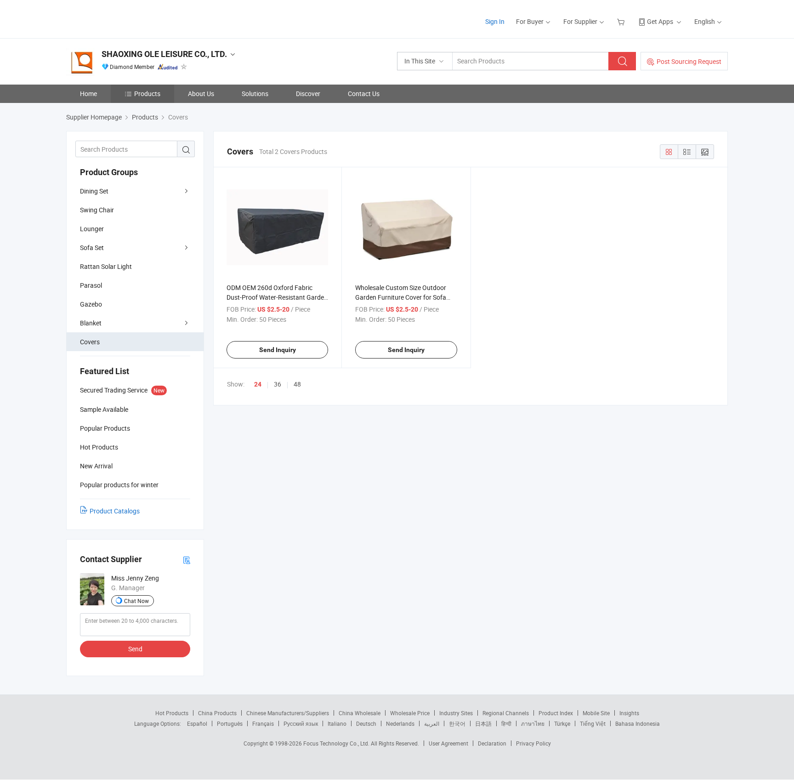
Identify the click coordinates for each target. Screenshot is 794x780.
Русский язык (301, 723)
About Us (201, 93)
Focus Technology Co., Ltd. (337, 743)
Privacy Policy (533, 743)
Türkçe (562, 723)
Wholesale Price (410, 713)
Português (230, 723)
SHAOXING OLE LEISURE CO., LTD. (164, 54)
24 (257, 384)
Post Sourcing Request (689, 61)
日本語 (483, 723)
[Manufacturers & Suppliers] (125, 18)
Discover (308, 93)
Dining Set (94, 191)
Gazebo (91, 304)
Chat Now (136, 600)
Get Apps (660, 21)
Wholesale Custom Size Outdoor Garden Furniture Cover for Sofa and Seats (400, 297)
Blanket (91, 323)
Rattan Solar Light (106, 266)
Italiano (337, 723)
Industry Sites (456, 713)
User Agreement (448, 743)
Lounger (92, 228)
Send (135, 648)
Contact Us (364, 93)
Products (147, 93)
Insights (629, 713)
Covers (90, 341)
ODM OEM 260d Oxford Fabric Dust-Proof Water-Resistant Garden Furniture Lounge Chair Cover (277, 297)
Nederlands (400, 723)
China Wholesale (359, 713)
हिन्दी (506, 723)
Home (88, 93)
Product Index (556, 713)
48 (297, 384)
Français (263, 723)
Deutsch (366, 723)
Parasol (91, 285)
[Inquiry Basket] (622, 21)
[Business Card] (186, 559)
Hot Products (171, 713)
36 (277, 384)
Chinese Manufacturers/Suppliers (287, 713)
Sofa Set (92, 247)
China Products (217, 713)
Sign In (495, 21)
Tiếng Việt (593, 723)
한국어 (457, 723)
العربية (431, 723)
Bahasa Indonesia (637, 723)
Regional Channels (505, 713)
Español (197, 723)
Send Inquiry (277, 349)
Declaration (492, 743)
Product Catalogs (115, 511)
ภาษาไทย (532, 723)
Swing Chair (97, 209)
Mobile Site (596, 713)
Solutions (255, 93)
